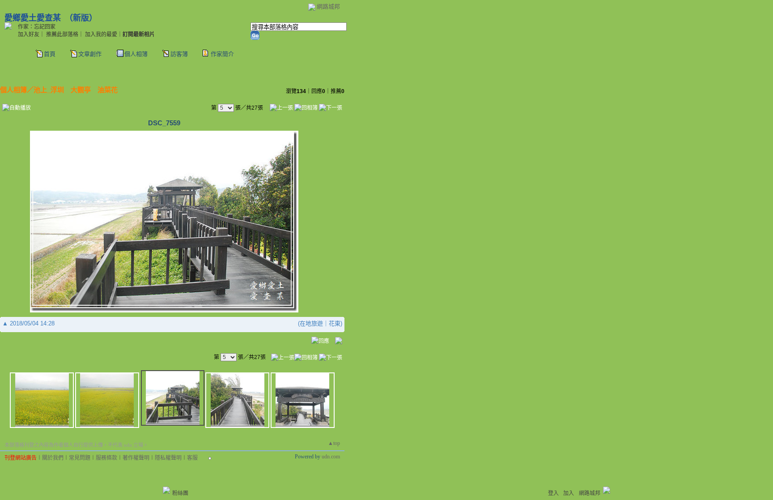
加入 (568, 493)
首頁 (49, 54)
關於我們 (53, 458)
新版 (81, 17)
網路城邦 (328, 6)
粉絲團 (180, 493)
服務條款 (106, 458)
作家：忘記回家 (36, 27)
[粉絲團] (166, 490)
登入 (553, 493)
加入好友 (28, 34)
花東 (334, 323)
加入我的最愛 (101, 34)
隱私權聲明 (168, 458)
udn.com (331, 456)
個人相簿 (136, 54)
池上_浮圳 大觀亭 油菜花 (76, 90)
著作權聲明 (136, 458)
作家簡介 (222, 54)
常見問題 (79, 458)
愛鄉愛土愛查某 (32, 17)
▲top (334, 443)
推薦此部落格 (62, 34)
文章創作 (90, 54)
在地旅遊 (311, 323)
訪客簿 (179, 54)
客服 (192, 458)
